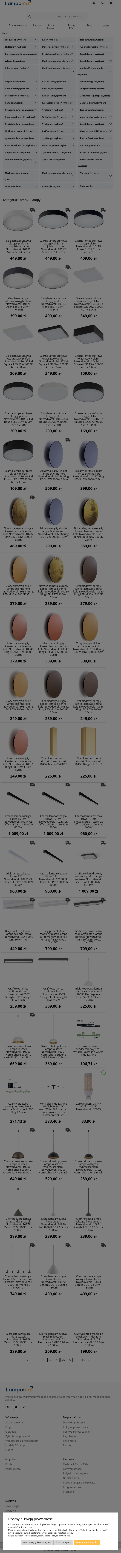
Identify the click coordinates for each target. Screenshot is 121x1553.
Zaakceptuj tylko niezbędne (37, 1542)
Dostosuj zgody (63, 1542)
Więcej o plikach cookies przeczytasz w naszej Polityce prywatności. (39, 1535)
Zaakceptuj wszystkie (87, 1542)
